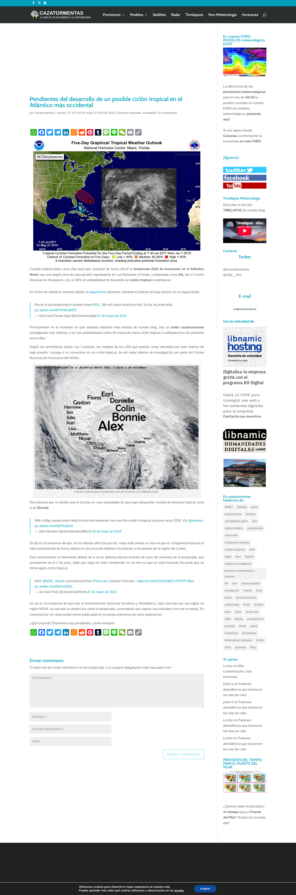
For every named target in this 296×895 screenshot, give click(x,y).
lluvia (259, 590)
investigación (232, 590)
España (249, 556)
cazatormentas (255, 528)
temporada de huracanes (238, 640)
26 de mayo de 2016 (106, 531)
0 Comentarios (167, 112)
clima (252, 549)
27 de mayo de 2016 (112, 315)
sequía (253, 626)
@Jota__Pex (232, 275)
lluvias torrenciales (246, 597)
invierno (247, 590)
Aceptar (205, 889)
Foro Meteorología (222, 15)
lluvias (228, 597)
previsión (230, 626)
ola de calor (252, 612)
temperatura (231, 633)
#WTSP (180, 581)
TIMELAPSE (232, 210)
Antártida (242, 507)
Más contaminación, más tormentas (237, 671)
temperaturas (249, 633)
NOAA (238, 612)
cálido (228, 556)
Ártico (253, 647)
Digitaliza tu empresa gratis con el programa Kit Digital (244, 377)
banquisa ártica (233, 514)
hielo (235, 583)
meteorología (232, 604)
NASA (246, 604)
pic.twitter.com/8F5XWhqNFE (56, 310)
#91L (96, 304)
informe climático (251, 583)
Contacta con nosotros (242, 416)
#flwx (190, 581)
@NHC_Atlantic (54, 581)
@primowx (196, 520)
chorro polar (231, 535)
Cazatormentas (44, 112)
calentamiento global (236, 521)
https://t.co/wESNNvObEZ (155, 581)
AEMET (229, 507)
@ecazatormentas (236, 269)
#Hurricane (101, 581)
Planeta (239, 619)
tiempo (260, 640)
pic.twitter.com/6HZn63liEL (54, 586)
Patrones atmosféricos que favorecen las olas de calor (242, 689)
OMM (228, 619)
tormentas (240, 647)
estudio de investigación (238, 563)
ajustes (179, 890)
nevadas (258, 604)
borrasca (250, 514)
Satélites (159, 15)
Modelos (136, 15)
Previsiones (112, 15)
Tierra (228, 647)
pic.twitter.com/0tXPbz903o (54, 526)
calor (254, 521)
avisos (254, 507)
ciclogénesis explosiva (237, 542)
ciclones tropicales (235, 549)
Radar (175, 15)
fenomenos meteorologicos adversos (240, 573)
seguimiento (97, 292)
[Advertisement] (117, 64)
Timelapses (194, 15)
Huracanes (250, 15)
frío (226, 583)
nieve (228, 612)
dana (238, 556)
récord (242, 626)
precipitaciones (255, 619)
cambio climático (234, 528)
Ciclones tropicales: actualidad (136, 112)
